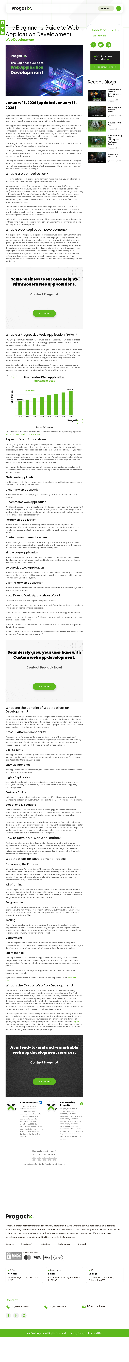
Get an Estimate (86, 1190)
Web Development (20, 39)
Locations (26, 1244)
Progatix (76, 1021)
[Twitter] (2, 27)
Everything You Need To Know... (114, 109)
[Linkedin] (2, 32)
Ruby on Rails (18, 915)
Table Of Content (103, 30)
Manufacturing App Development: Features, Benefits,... (115, 139)
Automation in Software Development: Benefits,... (114, 92)
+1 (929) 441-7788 (20, 1306)
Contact (82, 1244)
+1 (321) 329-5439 (58, 1306)
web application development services (23, 434)
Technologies (64, 1244)
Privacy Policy (77, 1333)
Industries (45, 1244)
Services (105, 8)
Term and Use (95, 1333)
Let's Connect (44, 313)
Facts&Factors (23, 365)
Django (30, 915)
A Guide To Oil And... (114, 124)
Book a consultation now (105, 67)
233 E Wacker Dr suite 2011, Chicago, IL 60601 (101, 1278)
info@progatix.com (96, 1306)
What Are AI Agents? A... (113, 155)
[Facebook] (2, 22)
